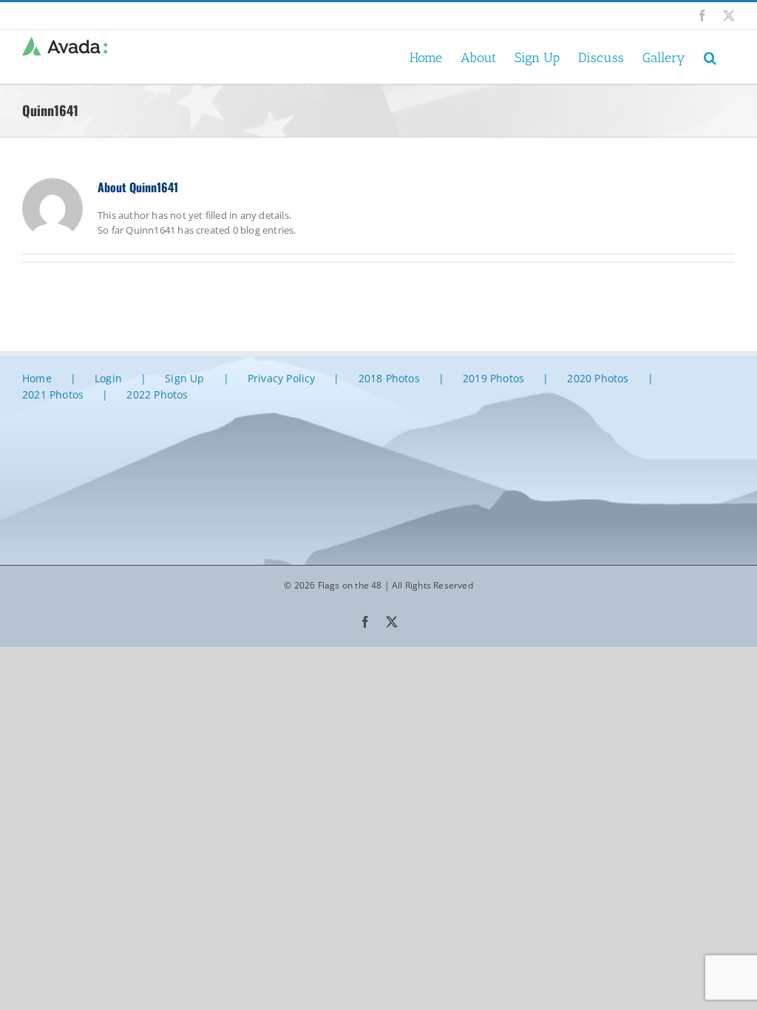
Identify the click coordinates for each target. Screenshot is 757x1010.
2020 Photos (597, 378)
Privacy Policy (282, 378)
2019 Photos (493, 378)
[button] (710, 57)
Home (37, 378)
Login (108, 378)
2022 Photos (157, 394)
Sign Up (184, 378)
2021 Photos (53, 394)
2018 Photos (389, 378)
